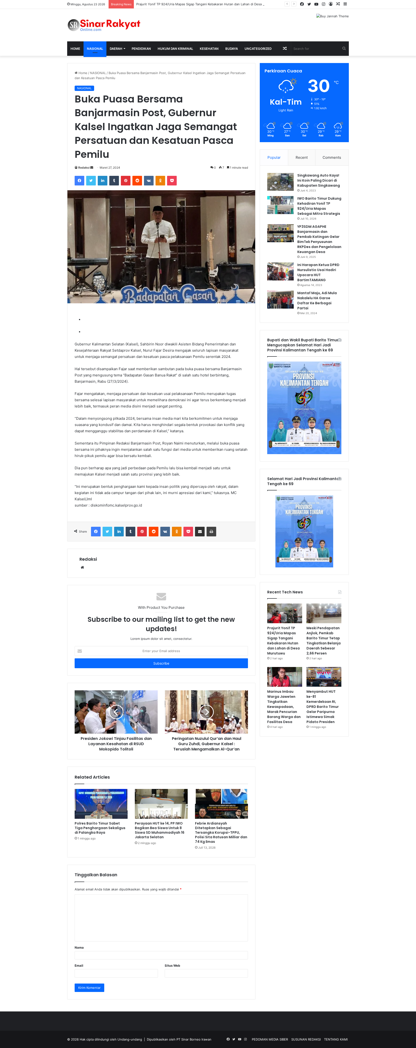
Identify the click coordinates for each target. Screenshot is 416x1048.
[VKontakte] (149, 180)
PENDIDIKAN (141, 49)
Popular (274, 157)
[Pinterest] (125, 180)
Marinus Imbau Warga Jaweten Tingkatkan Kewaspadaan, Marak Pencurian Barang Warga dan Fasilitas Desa (284, 706)
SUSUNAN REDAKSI (306, 1039)
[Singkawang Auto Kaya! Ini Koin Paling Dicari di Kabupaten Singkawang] (280, 182)
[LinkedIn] (102, 180)
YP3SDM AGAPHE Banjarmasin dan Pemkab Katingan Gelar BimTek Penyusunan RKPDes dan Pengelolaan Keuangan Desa (319, 239)
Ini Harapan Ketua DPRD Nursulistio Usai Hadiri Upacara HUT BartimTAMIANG (318, 272)
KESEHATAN (209, 49)
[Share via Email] (200, 531)
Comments (332, 157)
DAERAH (116, 49)
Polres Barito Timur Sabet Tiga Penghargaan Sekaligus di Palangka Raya (100, 828)
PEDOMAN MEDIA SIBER (270, 1039)
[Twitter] (91, 180)
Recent (302, 157)
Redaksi (84, 167)
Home (75, 49)
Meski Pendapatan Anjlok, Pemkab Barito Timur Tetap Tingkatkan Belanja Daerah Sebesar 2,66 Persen (323, 641)
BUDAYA (231, 49)
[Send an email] (91, 167)
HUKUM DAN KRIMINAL (175, 49)
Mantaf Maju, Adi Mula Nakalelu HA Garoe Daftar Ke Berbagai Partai (317, 301)
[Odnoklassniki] (160, 180)
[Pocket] (172, 180)
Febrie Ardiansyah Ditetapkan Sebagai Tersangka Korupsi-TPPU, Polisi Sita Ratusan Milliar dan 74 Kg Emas (221, 832)
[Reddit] (137, 180)
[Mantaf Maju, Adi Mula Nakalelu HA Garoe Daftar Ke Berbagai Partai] (280, 300)
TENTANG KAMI (336, 1039)
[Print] (211, 531)
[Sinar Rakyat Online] (111, 25)
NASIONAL (95, 49)
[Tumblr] (114, 180)
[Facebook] (79, 180)
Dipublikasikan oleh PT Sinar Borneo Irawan (179, 1039)
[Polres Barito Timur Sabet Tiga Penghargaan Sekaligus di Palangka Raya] (101, 804)
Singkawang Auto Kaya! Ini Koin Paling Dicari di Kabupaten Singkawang (318, 180)
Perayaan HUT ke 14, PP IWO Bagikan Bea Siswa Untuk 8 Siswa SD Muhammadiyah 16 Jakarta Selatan (159, 830)
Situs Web (172, 965)
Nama (79, 947)
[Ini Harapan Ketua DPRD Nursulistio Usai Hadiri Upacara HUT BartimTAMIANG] (280, 271)
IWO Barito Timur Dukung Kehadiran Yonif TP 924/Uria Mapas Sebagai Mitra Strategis (319, 206)
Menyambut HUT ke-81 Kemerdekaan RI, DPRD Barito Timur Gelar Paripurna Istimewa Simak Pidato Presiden (322, 706)
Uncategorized (258, 49)
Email (79, 965)
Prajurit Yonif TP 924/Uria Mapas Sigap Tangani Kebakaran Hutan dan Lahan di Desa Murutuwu (207, 4)
